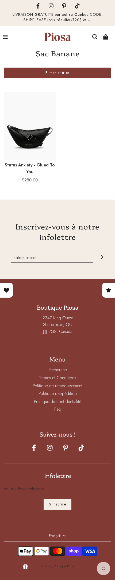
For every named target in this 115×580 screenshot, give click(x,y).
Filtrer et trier (57, 72)
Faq (57, 409)
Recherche (57, 370)
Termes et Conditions (57, 378)
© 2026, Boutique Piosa (57, 566)
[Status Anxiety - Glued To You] (30, 126)
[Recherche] (95, 37)
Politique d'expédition (58, 393)
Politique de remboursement (57, 386)
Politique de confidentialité (57, 401)
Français (55, 535)
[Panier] (105, 37)
